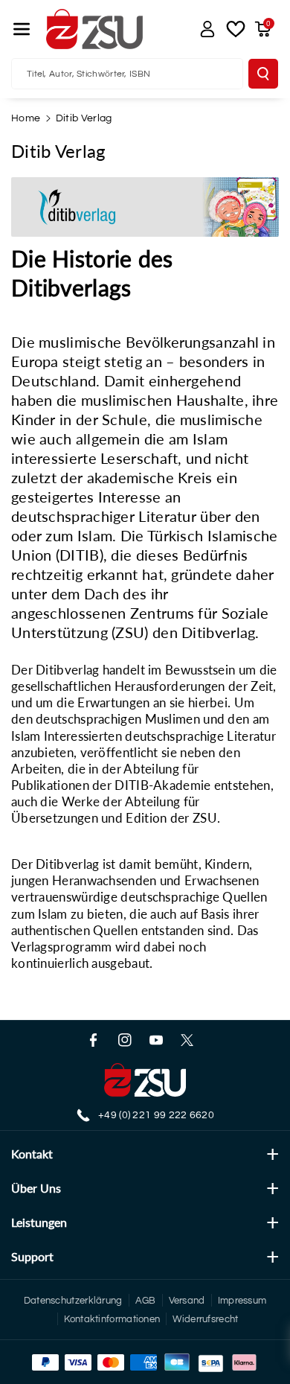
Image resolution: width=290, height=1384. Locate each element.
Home (25, 118)
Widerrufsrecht (205, 1319)
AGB (145, 1300)
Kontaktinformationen (112, 1319)
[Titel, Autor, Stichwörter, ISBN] (263, 74)
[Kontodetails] (207, 29)
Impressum (242, 1300)
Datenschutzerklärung (73, 1300)
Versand (187, 1300)
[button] (21, 29)
